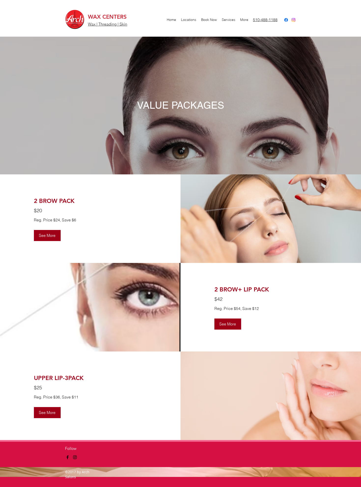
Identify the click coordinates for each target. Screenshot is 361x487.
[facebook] (286, 19)
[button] (47, 235)
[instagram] (293, 19)
